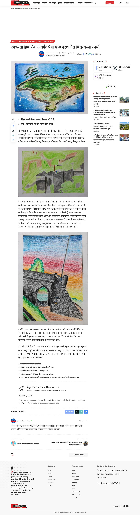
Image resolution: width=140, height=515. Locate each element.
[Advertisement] (70, 24)
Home (12, 8)
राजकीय (112, 139)
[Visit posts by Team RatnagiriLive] (41, 54)
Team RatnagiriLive (51, 53)
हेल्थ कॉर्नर (96, 104)
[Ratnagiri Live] (20, 3)
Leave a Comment (79, 454)
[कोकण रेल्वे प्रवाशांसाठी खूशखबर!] (124, 126)
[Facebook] (87, 420)
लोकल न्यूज (32, 41)
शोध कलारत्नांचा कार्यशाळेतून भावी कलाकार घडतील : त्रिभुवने (37, 367)
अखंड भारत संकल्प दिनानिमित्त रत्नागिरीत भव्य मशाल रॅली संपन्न (37, 374)
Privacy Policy (27, 403)
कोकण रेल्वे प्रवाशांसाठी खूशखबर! (101, 123)
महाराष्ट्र (14, 41)
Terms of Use (49, 400)
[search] (117, 3)
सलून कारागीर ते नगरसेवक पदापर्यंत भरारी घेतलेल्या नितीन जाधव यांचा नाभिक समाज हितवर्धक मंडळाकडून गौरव (49, 377)
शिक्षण (39, 41)
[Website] (85, 420)
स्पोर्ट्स (113, 101)
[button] (89, 54)
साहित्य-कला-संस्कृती (48, 41)
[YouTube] (127, 506)
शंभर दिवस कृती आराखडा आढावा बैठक (30, 364)
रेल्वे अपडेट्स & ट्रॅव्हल (99, 128)
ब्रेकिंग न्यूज (96, 126)
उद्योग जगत (96, 139)
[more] (95, 3)
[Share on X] (86, 54)
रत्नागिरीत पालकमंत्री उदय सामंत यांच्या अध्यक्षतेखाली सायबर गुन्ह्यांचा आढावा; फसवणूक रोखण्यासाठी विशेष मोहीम (104, 112)
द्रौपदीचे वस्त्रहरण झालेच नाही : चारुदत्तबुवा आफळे (34, 370)
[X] (121, 68)
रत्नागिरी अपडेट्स (23, 41)
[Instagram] (103, 76)
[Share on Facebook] (83, 54)
